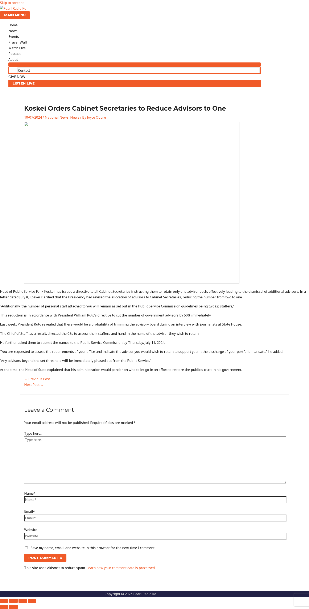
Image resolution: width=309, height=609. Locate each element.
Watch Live (17, 48)
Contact (24, 70)
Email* (29, 511)
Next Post (34, 384)
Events (13, 36)
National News (57, 117)
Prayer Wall (17, 42)
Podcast (14, 53)
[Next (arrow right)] (13, 607)
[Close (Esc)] (32, 601)
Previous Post (37, 379)
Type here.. (33, 433)
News (12, 31)
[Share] (22, 601)
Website (30, 529)
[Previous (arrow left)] (4, 607)
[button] (134, 83)
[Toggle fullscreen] (13, 601)
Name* (30, 493)
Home (13, 25)
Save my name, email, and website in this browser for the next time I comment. (93, 547)
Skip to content (12, 2)
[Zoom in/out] (4, 601)
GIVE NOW (16, 76)
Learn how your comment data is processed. (120, 567)
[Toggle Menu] (134, 64)
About (13, 59)
